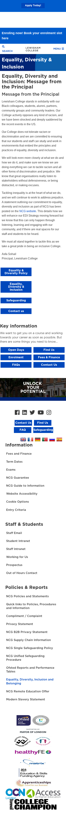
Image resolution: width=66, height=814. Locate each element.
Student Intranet (18, 541)
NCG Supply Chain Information (28, 640)
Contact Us (49, 364)
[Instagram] (48, 413)
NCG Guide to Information (25, 485)
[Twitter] (32, 413)
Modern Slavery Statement (25, 699)
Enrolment (16, 357)
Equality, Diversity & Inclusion (16, 287)
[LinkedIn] (24, 413)
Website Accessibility (21, 493)
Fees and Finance (19, 453)
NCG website (27, 211)
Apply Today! (33, 5)
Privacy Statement (19, 624)
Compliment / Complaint (24, 616)
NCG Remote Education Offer (27, 691)
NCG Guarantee (17, 477)
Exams (10, 469)
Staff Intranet (16, 549)
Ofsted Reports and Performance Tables (30, 669)
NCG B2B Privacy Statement (27, 632)
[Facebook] (17, 413)
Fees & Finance (49, 357)
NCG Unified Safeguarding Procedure (25, 658)
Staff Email (14, 533)
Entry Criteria (16, 510)
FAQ (23, 430)
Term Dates (14, 461)
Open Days (16, 350)
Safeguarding (16, 300)
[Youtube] (41, 413)
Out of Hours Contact (21, 573)
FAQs (16, 364)
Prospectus (14, 565)
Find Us (48, 350)
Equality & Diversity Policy (16, 272)
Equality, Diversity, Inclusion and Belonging (30, 681)
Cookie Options (17, 501)
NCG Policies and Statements (27, 596)
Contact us (16, 311)
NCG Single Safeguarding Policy (29, 648)
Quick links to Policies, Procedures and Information (31, 606)
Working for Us (17, 557)
